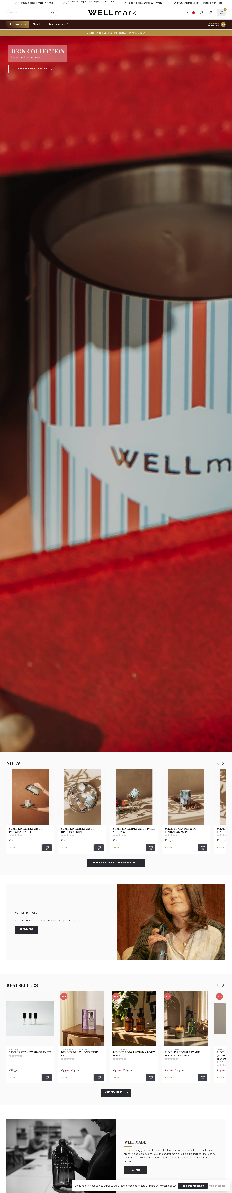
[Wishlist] (210, 12)
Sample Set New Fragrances (30, 1052)
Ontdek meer (114, 1092)
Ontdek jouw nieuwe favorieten (114, 862)
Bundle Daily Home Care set (79, 1054)
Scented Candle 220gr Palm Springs (134, 830)
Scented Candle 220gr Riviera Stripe (77, 830)
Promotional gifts (59, 24)
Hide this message (192, 1185)
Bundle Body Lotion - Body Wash (134, 1054)
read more (26, 929)
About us (38, 24)
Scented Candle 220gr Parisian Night (25, 830)
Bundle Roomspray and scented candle (182, 1054)
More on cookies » (218, 1185)
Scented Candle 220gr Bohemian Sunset (181, 830)
